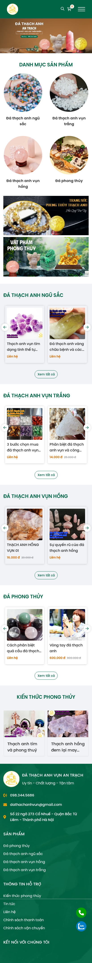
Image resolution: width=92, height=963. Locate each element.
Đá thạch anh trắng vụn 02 (67, 447)
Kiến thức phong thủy (22, 895)
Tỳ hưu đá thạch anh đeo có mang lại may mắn (66, 648)
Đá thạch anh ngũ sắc (23, 853)
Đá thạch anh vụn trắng (24, 869)
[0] (69, 9)
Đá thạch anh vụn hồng (24, 861)
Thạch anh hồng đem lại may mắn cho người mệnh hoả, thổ (24, 746)
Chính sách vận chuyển (24, 928)
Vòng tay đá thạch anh (23, 648)
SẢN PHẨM (14, 834)
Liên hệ (9, 911)
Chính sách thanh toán (23, 920)
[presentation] (4, 327)
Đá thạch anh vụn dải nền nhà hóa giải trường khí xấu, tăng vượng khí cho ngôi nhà (67, 347)
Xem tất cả (46, 374)
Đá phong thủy (16, 845)
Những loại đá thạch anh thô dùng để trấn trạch (65, 746)
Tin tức (9, 903)
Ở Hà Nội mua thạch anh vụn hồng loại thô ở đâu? (63, 548)
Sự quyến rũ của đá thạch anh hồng (24, 547)
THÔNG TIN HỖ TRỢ (22, 884)
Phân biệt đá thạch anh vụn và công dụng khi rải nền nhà (24, 447)
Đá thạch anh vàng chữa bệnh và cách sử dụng (24, 347)
